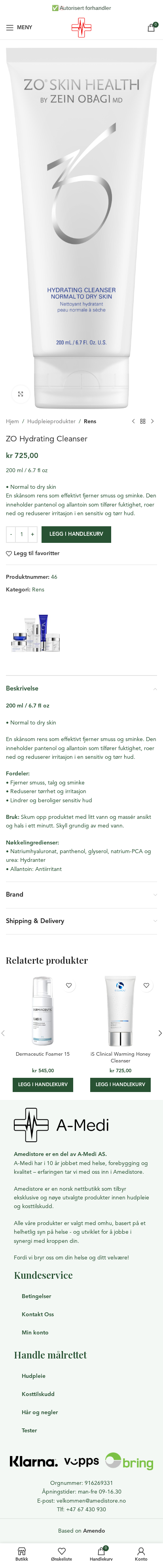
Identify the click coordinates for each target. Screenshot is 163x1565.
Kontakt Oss (38, 1314)
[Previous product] (133, 421)
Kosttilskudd (38, 1394)
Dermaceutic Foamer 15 (43, 1054)
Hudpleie (33, 1376)
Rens (90, 421)
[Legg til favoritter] (69, 985)
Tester (29, 1430)
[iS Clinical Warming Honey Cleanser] (120, 1011)
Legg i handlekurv (76, 534)
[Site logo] (81, 27)
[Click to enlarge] (21, 394)
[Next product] (152, 421)
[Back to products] (143, 421)
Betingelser (36, 1296)
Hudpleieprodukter (51, 421)
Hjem (12, 421)
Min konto (35, 1332)
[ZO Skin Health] (35, 633)
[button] (43, 1085)
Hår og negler (40, 1412)
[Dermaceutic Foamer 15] (43, 1011)
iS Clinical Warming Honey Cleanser (120, 1057)
